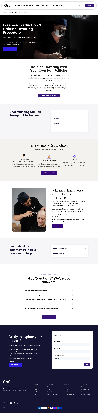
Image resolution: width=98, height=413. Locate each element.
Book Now (89, 5)
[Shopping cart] (82, 5)
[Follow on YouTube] (11, 403)
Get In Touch (84, 384)
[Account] (79, 5)
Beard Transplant (68, 392)
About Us (61, 5)
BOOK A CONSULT (10, 49)
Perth (4, 44)
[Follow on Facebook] (4, 403)
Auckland (16, 44)
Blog (48, 389)
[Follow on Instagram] (7, 403)
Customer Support (86, 392)
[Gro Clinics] (7, 5)
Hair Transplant (17, 5)
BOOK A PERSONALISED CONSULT (49, 95)
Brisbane (41, 42)
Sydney (36, 42)
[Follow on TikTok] (14, 403)
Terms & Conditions (52, 394)
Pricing (65, 387)
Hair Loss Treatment (28, 5)
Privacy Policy (50, 392)
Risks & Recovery (85, 394)
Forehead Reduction (69, 394)
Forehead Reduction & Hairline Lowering (17, 12)
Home (4, 12)
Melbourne (31, 42)
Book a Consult (49, 317)
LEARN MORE (58, 226)
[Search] (76, 5)
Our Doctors (48, 5)
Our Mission (50, 384)
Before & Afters (40, 5)
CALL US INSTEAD (15, 364)
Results (66, 389)
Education (55, 5)
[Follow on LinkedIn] (18, 403)
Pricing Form (84, 387)
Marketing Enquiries (86, 389)
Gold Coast (9, 44)
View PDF (6, 395)
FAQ (48, 387)
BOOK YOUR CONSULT (49, 173)
